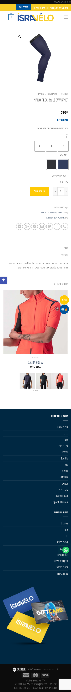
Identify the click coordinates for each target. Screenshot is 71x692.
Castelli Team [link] (62, 496)
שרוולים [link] (41, 94)
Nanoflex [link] (49, 217)
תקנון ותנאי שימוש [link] (61, 561)
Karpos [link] (65, 471)
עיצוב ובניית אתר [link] (51, 688)
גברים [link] (66, 433)
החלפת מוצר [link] (63, 490)
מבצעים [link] (65, 484)
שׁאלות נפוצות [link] (62, 555)
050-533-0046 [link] (46, 684)
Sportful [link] (64, 459)
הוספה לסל (39, 191)
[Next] (55, 401)
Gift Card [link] (64, 477)
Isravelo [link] (64, 524)
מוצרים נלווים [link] (52, 94)
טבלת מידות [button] (62, 120)
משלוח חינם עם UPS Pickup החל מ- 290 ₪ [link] (51, 8)
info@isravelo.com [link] (33, 680)
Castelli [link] (59, 212)
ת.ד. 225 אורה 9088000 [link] (24, 684)
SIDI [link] (66, 465)
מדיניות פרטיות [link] (62, 567)
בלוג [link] (66, 536)
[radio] (63, 146)
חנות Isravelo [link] (62, 427)
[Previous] (66, 401)
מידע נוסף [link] (64, 254)
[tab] (35, 248)
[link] (3, 280)
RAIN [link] (55, 217)
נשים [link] (66, 440)
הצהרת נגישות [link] (62, 574)
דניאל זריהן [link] (27, 688)
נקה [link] (67, 134)
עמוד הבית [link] (64, 94)
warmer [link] (61, 217)
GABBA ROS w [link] (35, 362)
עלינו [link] (66, 530)
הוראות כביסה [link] (62, 542)
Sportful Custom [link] (60, 502)
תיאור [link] (66, 248)
